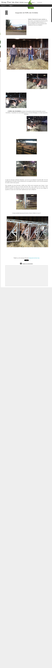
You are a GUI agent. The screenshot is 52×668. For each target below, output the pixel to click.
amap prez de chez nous (34, 258)
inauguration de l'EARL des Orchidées (26, 13)
